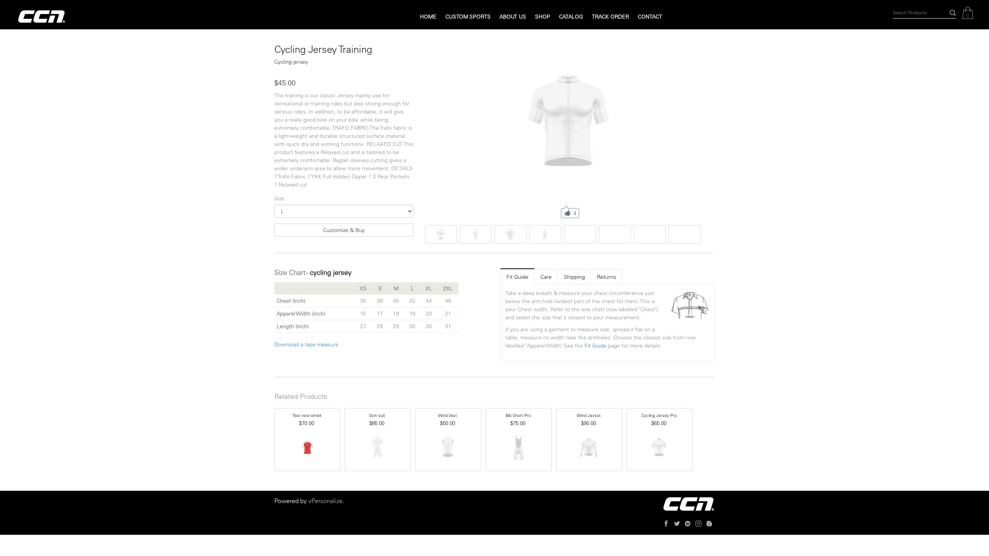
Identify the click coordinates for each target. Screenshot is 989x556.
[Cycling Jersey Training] (570, 124)
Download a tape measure (306, 344)
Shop (542, 16)
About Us (513, 16)
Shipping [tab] (574, 276)
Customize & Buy (344, 230)
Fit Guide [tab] (517, 276)
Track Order (610, 16)
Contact (650, 16)
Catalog (571, 16)
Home (428, 16)
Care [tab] (546, 276)
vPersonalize (325, 501)
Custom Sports (468, 16)
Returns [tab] (606, 276)
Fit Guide (596, 345)
